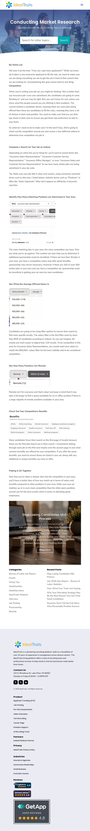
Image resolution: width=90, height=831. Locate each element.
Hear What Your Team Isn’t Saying (63, 588)
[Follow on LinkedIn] (26, 682)
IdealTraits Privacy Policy (24, 750)
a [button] (82, 5)
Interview (13, 598)
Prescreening (15, 607)
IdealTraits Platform (18, 594)
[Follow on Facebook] (15, 682)
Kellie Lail (26, 27)
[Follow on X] (21, 682)
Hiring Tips (52, 27)
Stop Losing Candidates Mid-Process (45, 517)
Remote (13, 611)
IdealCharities (15, 586)
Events (12, 578)
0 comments (65, 27)
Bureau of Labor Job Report (22, 573)
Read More (45, 549)
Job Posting (14, 603)
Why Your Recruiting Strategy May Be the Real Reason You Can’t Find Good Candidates (63, 595)
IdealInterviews (16, 590)
